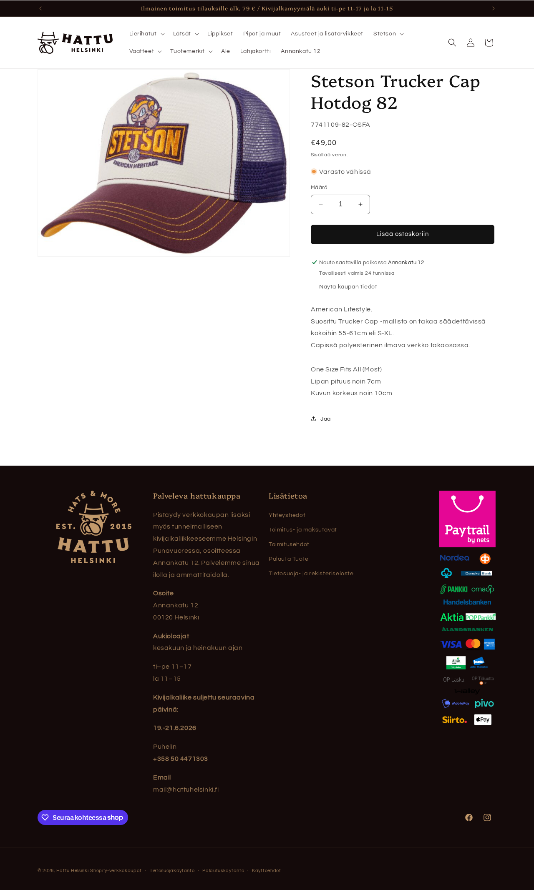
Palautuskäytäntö (223, 870)
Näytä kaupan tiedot (348, 286)
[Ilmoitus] (493, 8)
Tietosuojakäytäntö (172, 870)
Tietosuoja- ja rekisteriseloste (311, 574)
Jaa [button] (325, 418)
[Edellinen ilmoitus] (40, 8)
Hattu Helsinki (72, 870)
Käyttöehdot (266, 870)
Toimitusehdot (289, 544)
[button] (146, 34)
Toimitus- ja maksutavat (303, 530)
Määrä (319, 188)
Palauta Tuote (289, 559)
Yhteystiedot (287, 515)
